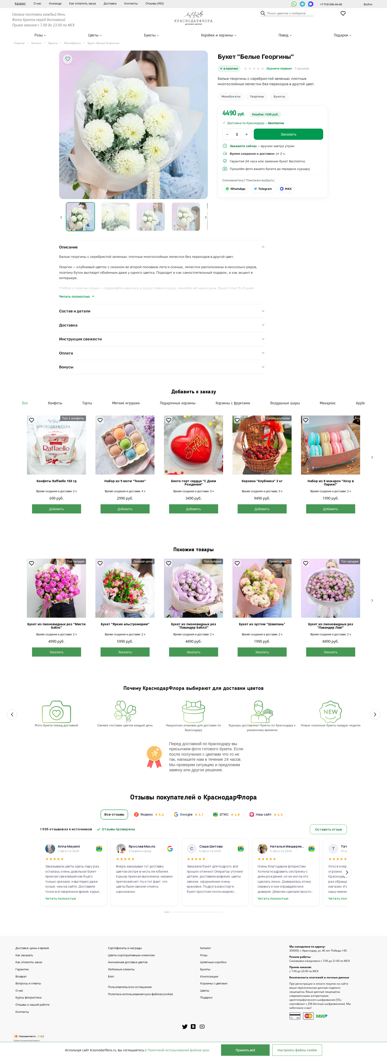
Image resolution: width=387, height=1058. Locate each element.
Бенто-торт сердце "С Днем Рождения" (193, 482)
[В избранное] (68, 59)
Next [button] (206, 217)
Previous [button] (61, 217)
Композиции (209, 976)
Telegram (265, 189)
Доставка (110, 3)
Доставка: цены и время (32, 948)
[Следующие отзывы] (347, 872)
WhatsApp (237, 189)
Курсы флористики (28, 997)
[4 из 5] (258, 68)
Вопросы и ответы (28, 983)
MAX (288, 189)
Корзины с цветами (213, 983)
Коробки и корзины (217, 35)
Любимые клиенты (121, 969)
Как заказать (24, 955)
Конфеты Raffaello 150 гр (57, 481)
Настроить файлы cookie (297, 1050)
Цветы (93, 35)
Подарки (341, 35)
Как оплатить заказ (82, 3)
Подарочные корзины (178, 403)
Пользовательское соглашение (130, 987)
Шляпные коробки (213, 962)
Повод (283, 35)
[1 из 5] (245, 68)
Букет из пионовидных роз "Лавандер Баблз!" (193, 626)
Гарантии (22, 969)
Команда (55, 3)
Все (25, 403)
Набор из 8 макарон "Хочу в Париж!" (330, 482)
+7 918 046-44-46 (331, 4)
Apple (360, 403)
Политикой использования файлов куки (178, 1050)
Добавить (56, 509)
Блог (111, 976)
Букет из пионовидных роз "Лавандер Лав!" (330, 626)
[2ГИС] (99, 849)
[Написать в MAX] (310, 4)
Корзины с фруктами (233, 403)
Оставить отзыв (328, 829)
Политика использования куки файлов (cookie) (140, 994)
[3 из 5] (254, 68)
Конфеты (55, 403)
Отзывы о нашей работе (32, 1005)
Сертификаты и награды (125, 948)
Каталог (20, 3)
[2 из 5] (250, 68)
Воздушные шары (285, 403)
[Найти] (263, 13)
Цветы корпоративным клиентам (131, 955)
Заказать (56, 652)
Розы (38, 35)
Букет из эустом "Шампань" (262, 624)
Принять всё (245, 1050)
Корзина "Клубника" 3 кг (262, 481)
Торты (87, 403)
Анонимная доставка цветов (127, 962)
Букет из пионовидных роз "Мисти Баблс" (56, 626)
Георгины (257, 96)
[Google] (170, 849)
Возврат (21, 976)
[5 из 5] (262, 68)
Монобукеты (231, 96)
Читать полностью (74, 296)
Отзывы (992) (155, 3)
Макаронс (328, 403)
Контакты (131, 3)
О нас (37, 3)
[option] (133, 125)
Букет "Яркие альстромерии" (125, 624)
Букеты (150, 35)
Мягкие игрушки (126, 403)
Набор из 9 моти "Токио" (125, 481)
